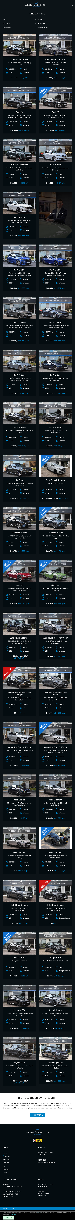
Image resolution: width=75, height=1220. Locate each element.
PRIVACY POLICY (8, 1208)
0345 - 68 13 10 (43, 1160)
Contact (37, 1115)
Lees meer (14, 1214)
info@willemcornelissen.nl (46, 1162)
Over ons (6, 1169)
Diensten (6, 1162)
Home (5, 1153)
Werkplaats (6, 1159)
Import (5, 1166)
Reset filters (43, 27)
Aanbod (7, 1156)
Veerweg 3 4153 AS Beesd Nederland (44, 1193)
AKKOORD (9, 1217)
